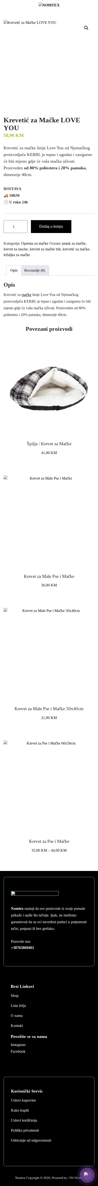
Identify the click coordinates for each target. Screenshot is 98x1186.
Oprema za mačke (34, 243)
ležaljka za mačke (17, 255)
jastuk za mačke (74, 243)
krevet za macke (16, 249)
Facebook (18, 1051)
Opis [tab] (14, 270)
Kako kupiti (20, 1110)
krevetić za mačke (76, 249)
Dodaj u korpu (51, 226)
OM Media (76, 1178)
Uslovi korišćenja (24, 1120)
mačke (26, 295)
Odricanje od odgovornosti (31, 1140)
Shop (15, 996)
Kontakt (17, 1026)
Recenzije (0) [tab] (34, 270)
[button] (86, 28)
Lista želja (18, 1006)
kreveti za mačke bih (45, 249)
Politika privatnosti (25, 1130)
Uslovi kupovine (23, 1100)
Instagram (18, 1045)
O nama (17, 1016)
